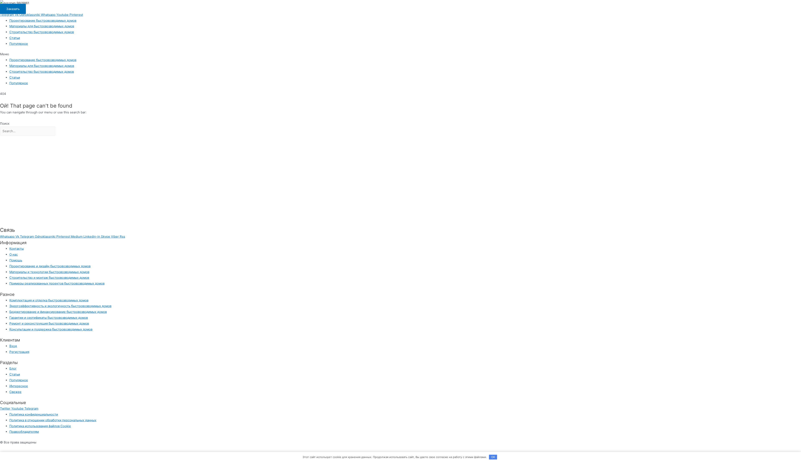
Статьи (14, 38)
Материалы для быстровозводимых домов (41, 26)
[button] (400, 54)
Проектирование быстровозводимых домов (42, 21)
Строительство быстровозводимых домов (41, 32)
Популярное (18, 44)
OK (493, 457)
